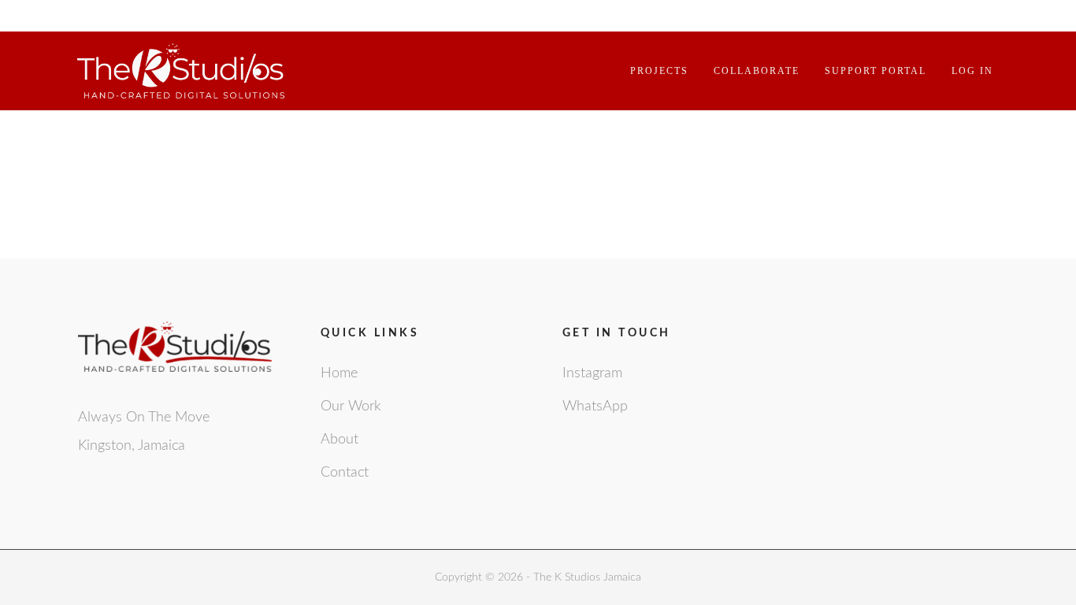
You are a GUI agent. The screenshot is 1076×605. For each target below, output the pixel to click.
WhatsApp (595, 406)
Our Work (351, 406)
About (339, 439)
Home (339, 373)
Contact (345, 473)
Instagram (592, 373)
